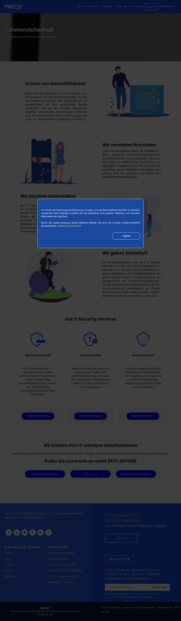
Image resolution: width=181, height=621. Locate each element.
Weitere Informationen (69, 225)
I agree (126, 236)
